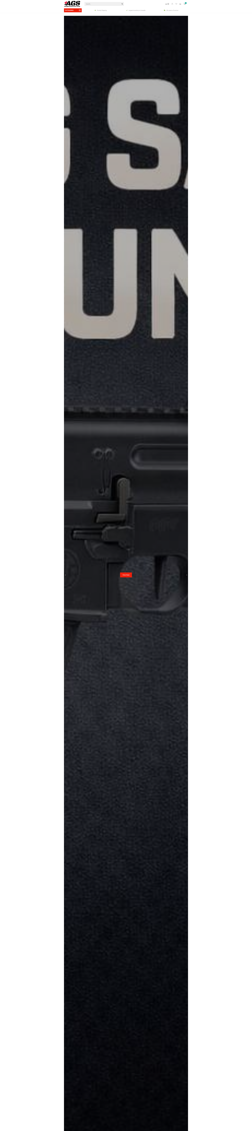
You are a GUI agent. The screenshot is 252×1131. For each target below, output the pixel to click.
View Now (126, 575)
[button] (65, 574)
